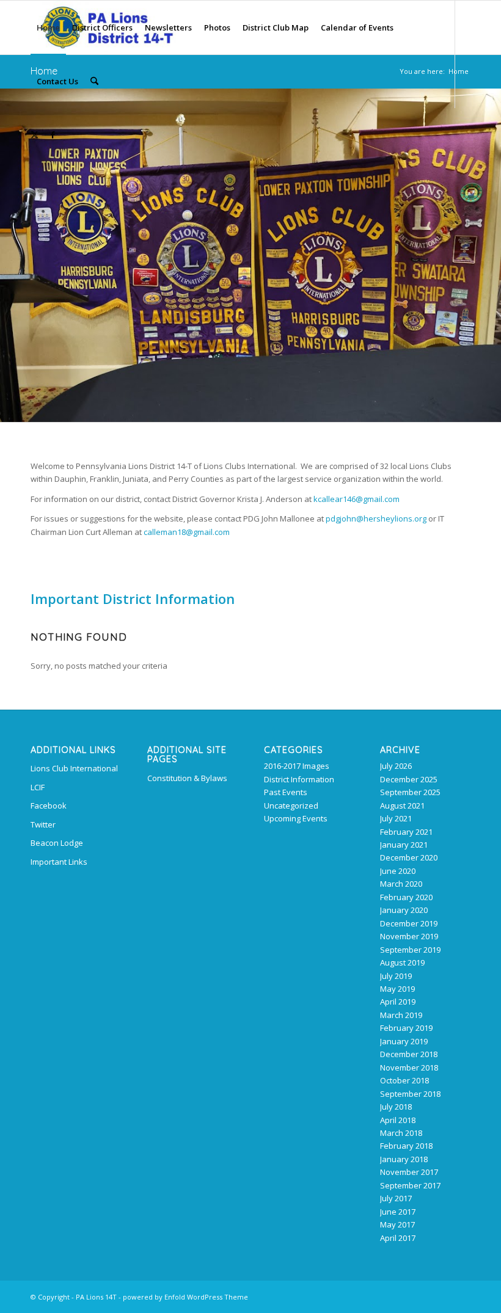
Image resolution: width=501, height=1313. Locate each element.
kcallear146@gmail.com (356, 498)
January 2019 (404, 1041)
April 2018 (397, 1120)
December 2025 (408, 779)
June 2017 (397, 1211)
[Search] (94, 81)
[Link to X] (34, 134)
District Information (299, 779)
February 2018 (406, 1145)
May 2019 (397, 988)
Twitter (43, 824)
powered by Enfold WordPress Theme (185, 1296)
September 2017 (410, 1185)
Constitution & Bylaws (187, 778)
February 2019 (406, 1027)
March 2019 (401, 1014)
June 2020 (397, 870)
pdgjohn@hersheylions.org (376, 518)
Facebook (49, 805)
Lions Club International (74, 768)
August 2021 (402, 805)
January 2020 (404, 909)
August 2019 (402, 962)
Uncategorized (291, 805)
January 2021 (404, 844)
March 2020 (401, 883)
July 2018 (396, 1106)
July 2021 (396, 818)
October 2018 (404, 1080)
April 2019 (397, 1001)
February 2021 (406, 831)
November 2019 (409, 936)
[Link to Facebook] (52, 134)
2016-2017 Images (296, 765)
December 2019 (408, 923)
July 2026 (396, 765)
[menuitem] (48, 27)
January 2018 (404, 1159)
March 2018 (401, 1132)
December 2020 (408, 857)
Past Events (285, 792)
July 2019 (396, 975)
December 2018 (408, 1054)
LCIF (38, 787)
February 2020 (406, 897)
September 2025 (410, 792)
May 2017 (397, 1224)
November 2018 (409, 1067)
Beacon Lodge (57, 842)
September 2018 (410, 1093)
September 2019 (410, 949)
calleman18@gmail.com (187, 531)
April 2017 (397, 1237)
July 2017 (396, 1198)
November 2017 (409, 1171)
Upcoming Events (295, 818)
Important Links (59, 861)
